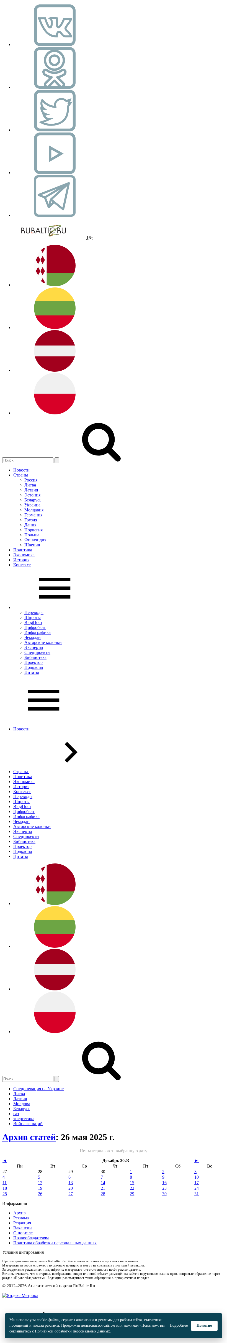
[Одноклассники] (54, 87)
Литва (30, 485)
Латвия (31, 490)
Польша (31, 534)
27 (70, 1193)
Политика (22, 549)
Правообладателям (31, 1237)
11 (4, 1182)
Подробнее (179, 1325)
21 (103, 1188)
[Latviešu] (54, 370)
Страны (20, 475)
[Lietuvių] (54, 327)
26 (40, 1193)
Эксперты (33, 647)
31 (196, 1193)
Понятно (204, 1325)
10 (196, 1177)
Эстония (32, 495)
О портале (23, 1232)
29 (132, 1193)
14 (103, 1182)
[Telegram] (54, 215)
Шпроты (32, 617)
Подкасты (33, 667)
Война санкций (28, 1123)
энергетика (23, 1118)
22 (132, 1188)
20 (70, 1188)
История (21, 559)
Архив (19, 1213)
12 (40, 1182)
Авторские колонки (43, 642)
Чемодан (32, 637)
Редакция (22, 1222)
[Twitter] (54, 130)
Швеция (32, 544)
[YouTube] (54, 172)
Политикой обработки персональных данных (72, 1331)
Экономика (24, 554)
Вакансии (22, 1227)
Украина (32, 505)
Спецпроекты (37, 652)
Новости (21, 470)
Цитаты (31, 672)
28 (103, 1193)
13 (70, 1182)
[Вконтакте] (54, 44)
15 (132, 1182)
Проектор (33, 662)
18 (4, 1188)
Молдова (21, 1103)
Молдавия (33, 510)
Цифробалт (35, 627)
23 (164, 1188)
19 (40, 1188)
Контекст (22, 564)
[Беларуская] (54, 284)
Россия (30, 480)
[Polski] (54, 413)
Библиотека (35, 657)
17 (196, 1182)
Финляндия (35, 539)
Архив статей (29, 1137)
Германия (33, 515)
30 (164, 1193)
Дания (30, 525)
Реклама (21, 1217)
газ (16, 1113)
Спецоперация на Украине (38, 1088)
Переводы (33, 612)
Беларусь (32, 500)
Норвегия (33, 529)
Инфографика (37, 632)
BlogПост (33, 622)
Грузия (30, 520)
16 (164, 1182)
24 (196, 1188)
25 (4, 1193)
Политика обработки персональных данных (55, 1242)
